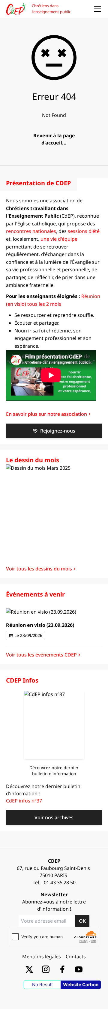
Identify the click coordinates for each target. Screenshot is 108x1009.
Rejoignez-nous (57, 430)
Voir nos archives (54, 817)
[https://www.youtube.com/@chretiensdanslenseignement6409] (78, 969)
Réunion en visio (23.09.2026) (40, 625)
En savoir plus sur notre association (46, 414)
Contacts (76, 956)
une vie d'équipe (58, 239)
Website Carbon (80, 984)
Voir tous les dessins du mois (39, 568)
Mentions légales (41, 956)
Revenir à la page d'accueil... (54, 139)
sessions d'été (84, 231)
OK (82, 921)
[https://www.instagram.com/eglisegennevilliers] (45, 969)
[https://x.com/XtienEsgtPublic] (29, 969)
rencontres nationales (31, 231)
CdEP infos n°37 (24, 800)
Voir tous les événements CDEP (41, 654)
